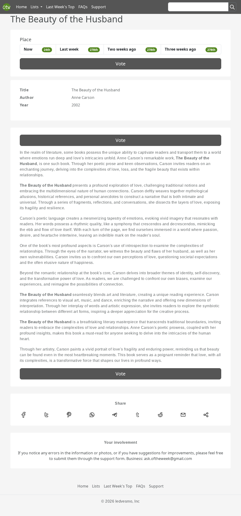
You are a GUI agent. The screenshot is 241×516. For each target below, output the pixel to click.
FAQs (83, 6)
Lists (96, 486)
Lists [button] (35, 6)
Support (98, 6)
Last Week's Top (60, 6)
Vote (120, 63)
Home (21, 6)
